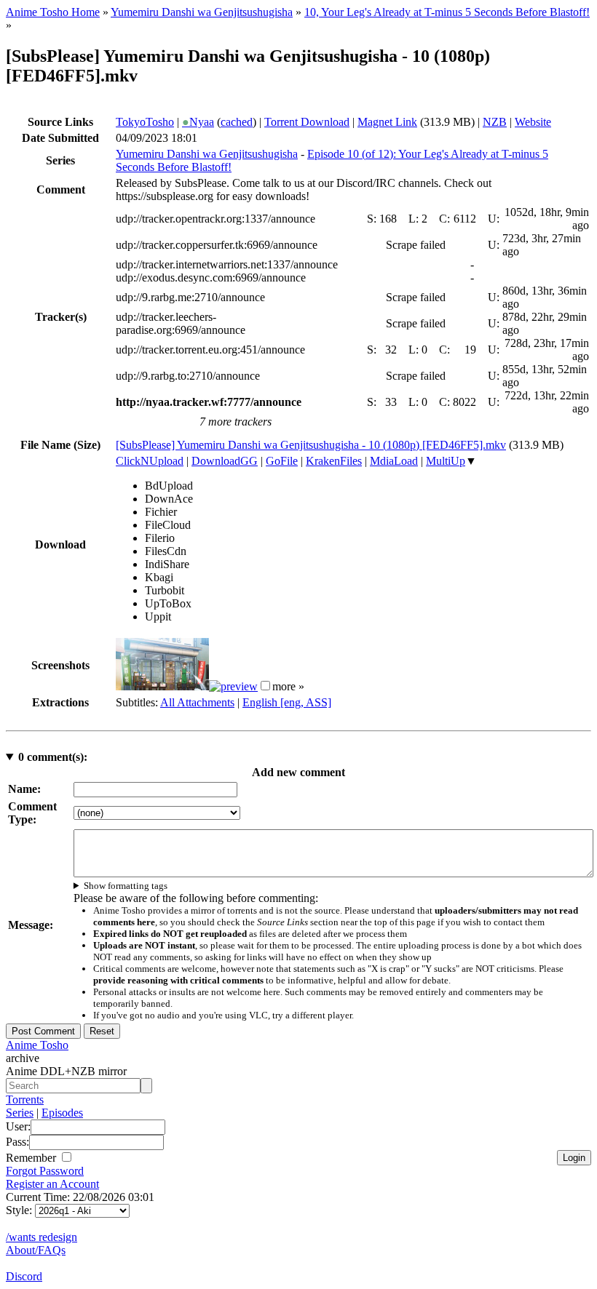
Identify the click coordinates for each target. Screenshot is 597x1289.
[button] (265, 685)
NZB (495, 122)
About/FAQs (36, 1250)
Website (533, 122)
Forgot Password (45, 1171)
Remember (32, 1158)
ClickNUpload (149, 461)
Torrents (25, 1099)
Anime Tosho (37, 1045)
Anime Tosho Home (53, 12)
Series (19, 1112)
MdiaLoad (394, 461)
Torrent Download (306, 122)
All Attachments (197, 702)
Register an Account (52, 1184)
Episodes (62, 1112)
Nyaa (198, 122)
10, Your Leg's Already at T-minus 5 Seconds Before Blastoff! (447, 12)
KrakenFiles (334, 461)
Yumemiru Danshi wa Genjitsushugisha (202, 12)
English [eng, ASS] (286, 702)
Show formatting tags (125, 885)
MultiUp (445, 461)
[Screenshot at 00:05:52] (233, 686)
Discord (24, 1276)
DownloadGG (224, 461)
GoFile (282, 461)
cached (237, 122)
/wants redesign (41, 1237)
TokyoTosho (145, 122)
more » (288, 686)
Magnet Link (387, 122)
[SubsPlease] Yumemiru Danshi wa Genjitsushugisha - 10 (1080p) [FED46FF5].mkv (311, 445)
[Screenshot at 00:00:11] (162, 686)
